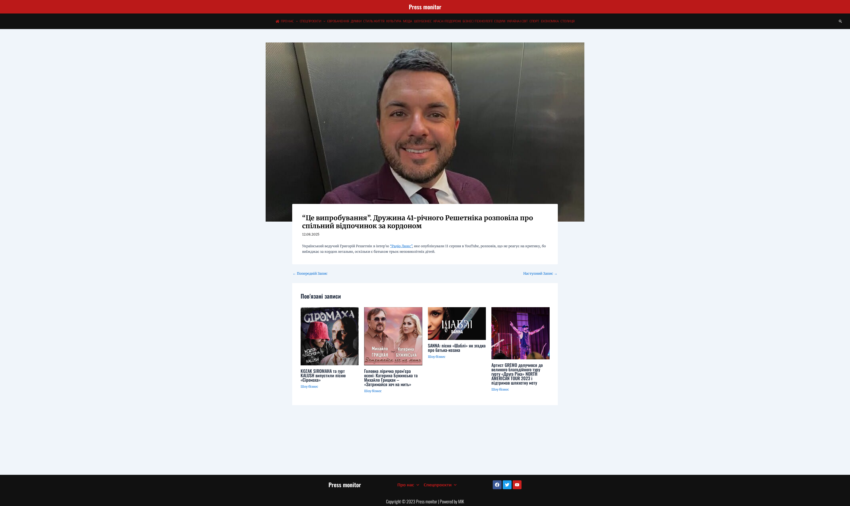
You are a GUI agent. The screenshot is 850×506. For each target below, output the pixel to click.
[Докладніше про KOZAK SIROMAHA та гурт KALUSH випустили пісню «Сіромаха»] (330, 336)
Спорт (534, 21)
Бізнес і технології (478, 21)
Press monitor (425, 6)
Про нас (287, 21)
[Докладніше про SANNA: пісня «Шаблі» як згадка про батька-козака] (457, 323)
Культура (393, 21)
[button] (296, 21)
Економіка (550, 21)
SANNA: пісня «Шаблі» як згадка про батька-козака (457, 347)
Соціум (499, 21)
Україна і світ (517, 21)
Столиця (567, 21)
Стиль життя (373, 21)
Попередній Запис (310, 273)
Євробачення (338, 21)
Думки (356, 21)
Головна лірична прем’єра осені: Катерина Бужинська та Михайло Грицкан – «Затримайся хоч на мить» (391, 377)
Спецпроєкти (310, 21)
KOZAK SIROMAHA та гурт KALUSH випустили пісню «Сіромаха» (323, 375)
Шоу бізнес (423, 21)
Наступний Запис (540, 273)
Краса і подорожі (447, 21)
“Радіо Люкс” (401, 246)
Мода (407, 21)
